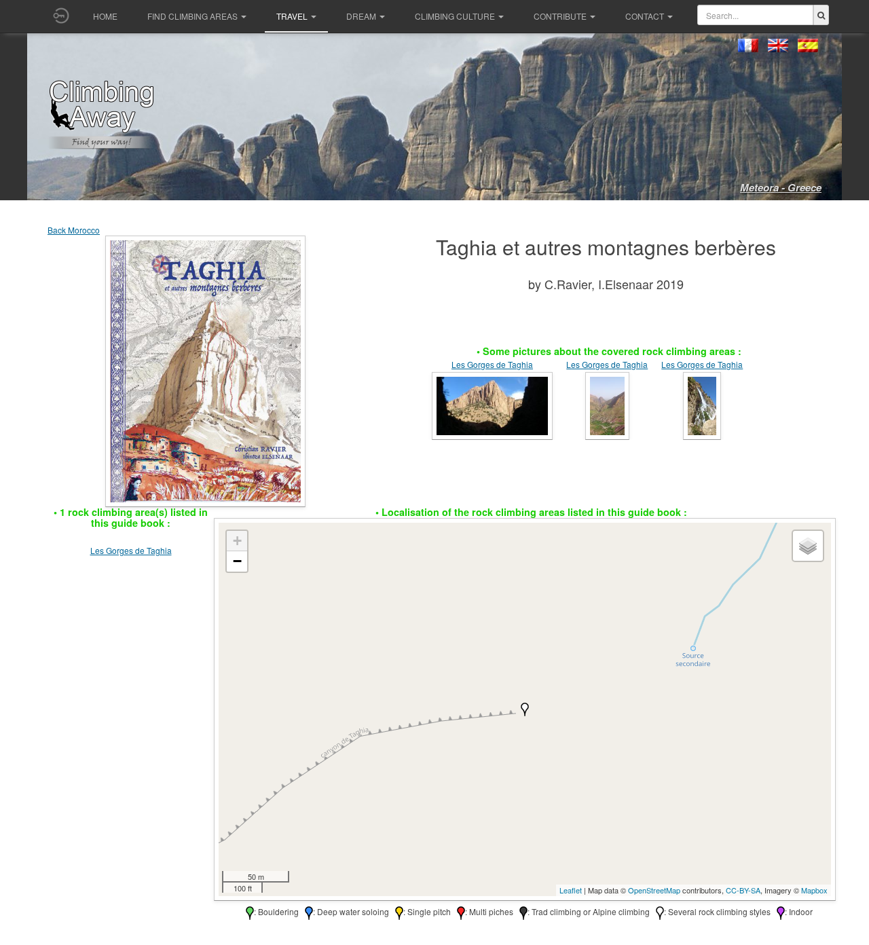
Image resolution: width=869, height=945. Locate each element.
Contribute (560, 16)
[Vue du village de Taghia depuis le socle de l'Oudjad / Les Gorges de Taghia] (607, 404)
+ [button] (237, 540)
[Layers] (808, 546)
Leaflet (570, 890)
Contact (644, 16)
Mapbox (814, 890)
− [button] (237, 561)
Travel (292, 16)
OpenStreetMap (654, 890)
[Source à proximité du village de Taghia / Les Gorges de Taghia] (702, 404)
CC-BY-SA (743, 890)
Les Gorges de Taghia (492, 364)
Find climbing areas (192, 16)
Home (105, 16)
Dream (361, 16)
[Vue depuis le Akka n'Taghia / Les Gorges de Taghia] (492, 404)
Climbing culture (455, 16)
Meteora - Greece (780, 187)
